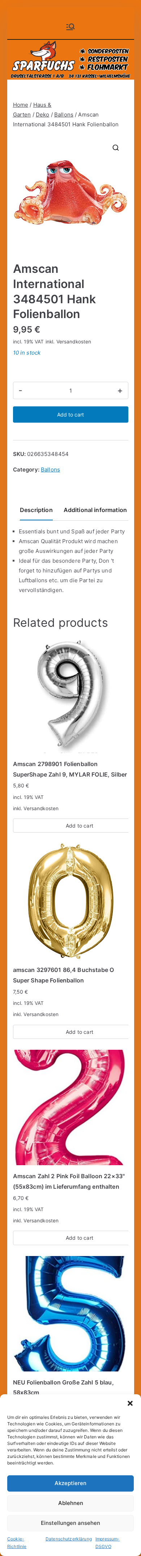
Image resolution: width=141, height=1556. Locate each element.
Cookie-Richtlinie (17, 1542)
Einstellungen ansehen (70, 1522)
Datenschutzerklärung (69, 1539)
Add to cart (70, 414)
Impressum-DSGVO (107, 1542)
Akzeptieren (70, 1483)
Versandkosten (73, 341)
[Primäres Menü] (70, 27)
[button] (130, 1403)
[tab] (36, 512)
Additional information (95, 509)
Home (21, 104)
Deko (43, 114)
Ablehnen (70, 1503)
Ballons (63, 114)
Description (36, 509)
